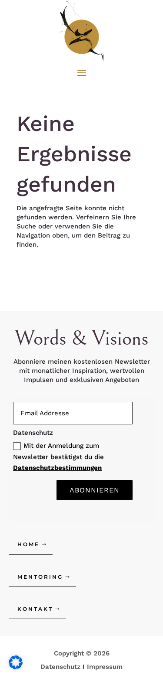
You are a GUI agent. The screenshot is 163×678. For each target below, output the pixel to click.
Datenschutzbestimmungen (57, 468)
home (28, 544)
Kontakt (35, 609)
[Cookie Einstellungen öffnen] (16, 667)
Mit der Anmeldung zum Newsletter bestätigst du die (58, 457)
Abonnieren (95, 490)
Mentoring (40, 577)
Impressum (105, 667)
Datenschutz (60, 667)
